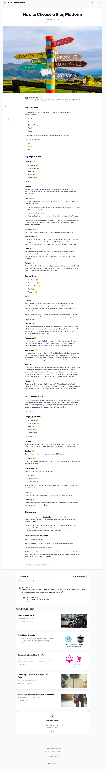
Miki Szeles (25, 587)
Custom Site (9, 131)
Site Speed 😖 (11, 119)
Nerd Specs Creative (16, 2)
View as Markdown (67, 23)
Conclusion (8, 165)
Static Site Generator (12, 147)
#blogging (29, 564)
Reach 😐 (9, 126)
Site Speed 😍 (11, 135)
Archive (47, 751)
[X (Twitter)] (40, 97)
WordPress (9, 115)
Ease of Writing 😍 (12, 124)
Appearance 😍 (11, 121)
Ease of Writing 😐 (12, 140)
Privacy (53, 751)
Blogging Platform (11, 149)
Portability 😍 (10, 163)
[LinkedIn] (42, 97)
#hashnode (37, 564)
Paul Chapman (26, 580)
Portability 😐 (10, 128)
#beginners (46, 564)
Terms (58, 751)
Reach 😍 (9, 160)
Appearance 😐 (11, 156)
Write (99, 3)
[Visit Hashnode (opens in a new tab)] (52, 763)
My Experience (9, 112)
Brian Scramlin (34, 98)
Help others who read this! (12, 168)
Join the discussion (79, 576)
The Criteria (8, 110)
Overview (9, 117)
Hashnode (47, 517)
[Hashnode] (54, 731)
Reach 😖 (9, 142)
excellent (51, 503)
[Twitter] (51, 731)
